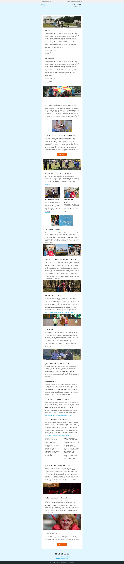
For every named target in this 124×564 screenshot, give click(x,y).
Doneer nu (62, 545)
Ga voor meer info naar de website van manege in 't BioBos (59, 312)
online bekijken (80, 1)
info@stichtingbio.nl (57, 556)
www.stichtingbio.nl (67, 556)
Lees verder (47, 184)
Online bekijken (53, 562)
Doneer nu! (62, 154)
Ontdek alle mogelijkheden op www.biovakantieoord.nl (58, 415)
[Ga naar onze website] (51, 9)
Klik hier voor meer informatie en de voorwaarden (57, 435)
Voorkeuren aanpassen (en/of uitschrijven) (65, 562)
